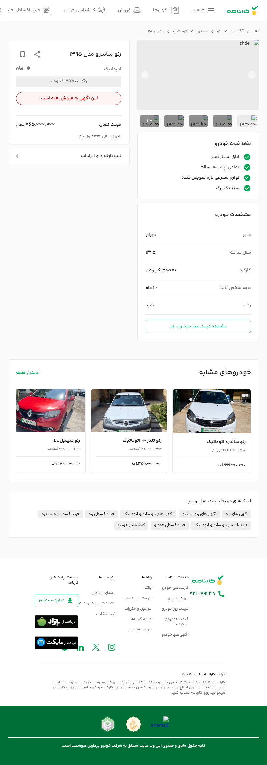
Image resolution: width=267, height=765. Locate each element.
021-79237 (203, 594)
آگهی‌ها (237, 32)
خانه (255, 32)
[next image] (145, 75)
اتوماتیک (180, 32)
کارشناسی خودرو (131, 525)
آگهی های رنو (237, 514)
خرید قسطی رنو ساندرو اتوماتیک (221, 525)
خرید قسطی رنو (101, 514)
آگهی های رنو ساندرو (199, 514)
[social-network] (111, 649)
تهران (20, 68)
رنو (219, 32)
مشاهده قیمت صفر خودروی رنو (198, 326)
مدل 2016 (156, 32)
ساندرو (202, 32)
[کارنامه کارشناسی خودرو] (208, 580)
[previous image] (252, 75)
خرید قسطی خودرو (169, 525)
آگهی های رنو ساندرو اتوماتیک (148, 514)
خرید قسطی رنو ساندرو (60, 514)
